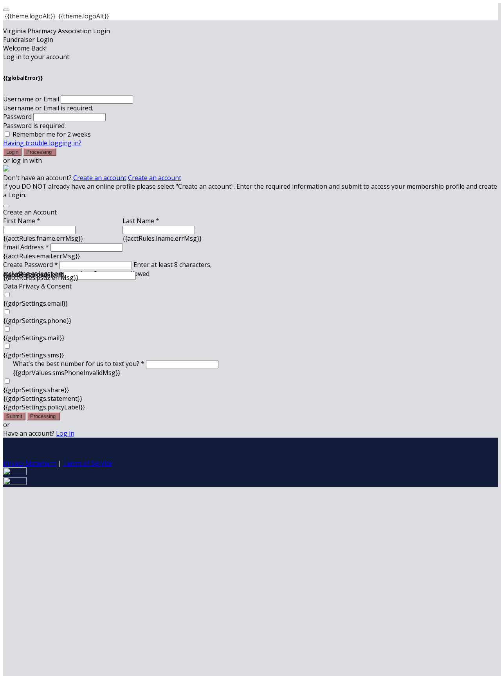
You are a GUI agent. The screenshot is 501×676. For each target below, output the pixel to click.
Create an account (99, 177)
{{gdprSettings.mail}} (33, 337)
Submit (14, 416)
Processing (39, 152)
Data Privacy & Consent (37, 286)
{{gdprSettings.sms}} (33, 355)
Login (12, 152)
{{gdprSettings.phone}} (37, 320)
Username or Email (31, 99)
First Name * (21, 220)
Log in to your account (36, 56)
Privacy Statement (29, 463)
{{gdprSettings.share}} (36, 390)
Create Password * (30, 264)
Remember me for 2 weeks (52, 134)
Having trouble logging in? (42, 143)
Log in (65, 433)
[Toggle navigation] (6, 10)
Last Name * (141, 220)
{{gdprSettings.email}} (35, 303)
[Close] (6, 206)
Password (17, 116)
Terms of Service (87, 463)
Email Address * (26, 247)
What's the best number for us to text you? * (78, 363)
